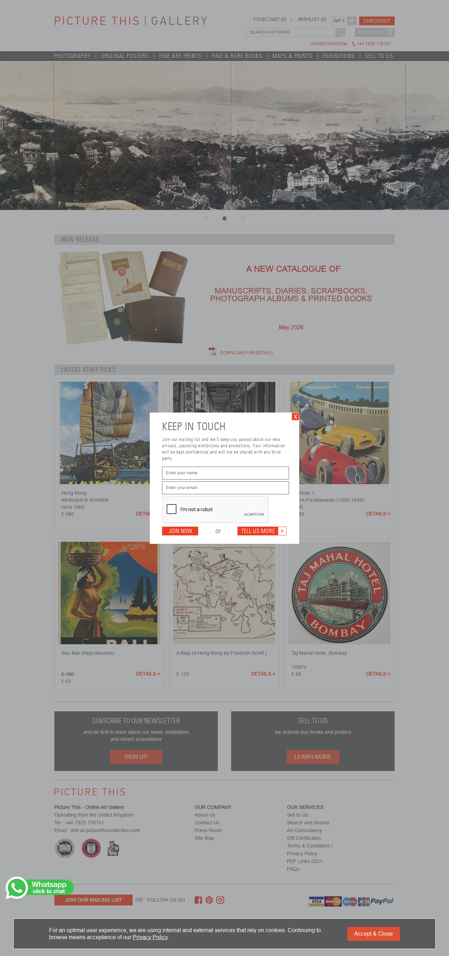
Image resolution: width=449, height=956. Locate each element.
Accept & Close (373, 934)
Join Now (180, 531)
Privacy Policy (150, 937)
